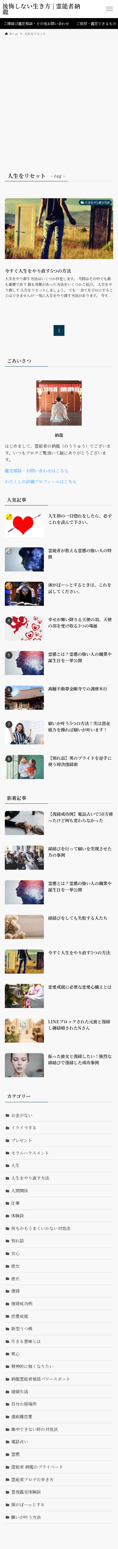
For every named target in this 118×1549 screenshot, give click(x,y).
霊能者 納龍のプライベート (37, 1467)
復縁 (15, 1291)
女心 (15, 1253)
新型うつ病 (21, 1328)
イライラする (24, 1128)
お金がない (21, 1115)
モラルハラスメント (30, 1153)
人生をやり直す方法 (30, 1178)
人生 (15, 1165)
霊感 (15, 1454)
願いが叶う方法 (26, 1517)
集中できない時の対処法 (34, 1429)
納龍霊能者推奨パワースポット (40, 1379)
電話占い (19, 1441)
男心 (15, 1354)
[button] (109, 9)
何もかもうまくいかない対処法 (40, 1228)
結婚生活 (19, 1391)
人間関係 (19, 1191)
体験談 (17, 1216)
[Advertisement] (59, 100)
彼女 (15, 1266)
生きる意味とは (26, 1341)
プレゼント (21, 1140)
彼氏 (15, 1278)
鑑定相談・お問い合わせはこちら (36, 471)
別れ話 (17, 1241)
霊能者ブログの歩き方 (32, 1479)
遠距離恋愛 (21, 1416)
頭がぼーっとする (28, 1504)
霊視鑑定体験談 (26, 1492)
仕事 (15, 1203)
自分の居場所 (24, 1404)
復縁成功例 (21, 1303)
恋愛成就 (19, 1316)
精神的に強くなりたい (32, 1366)
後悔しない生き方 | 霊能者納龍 (41, 9)
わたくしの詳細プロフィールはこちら (41, 481)
